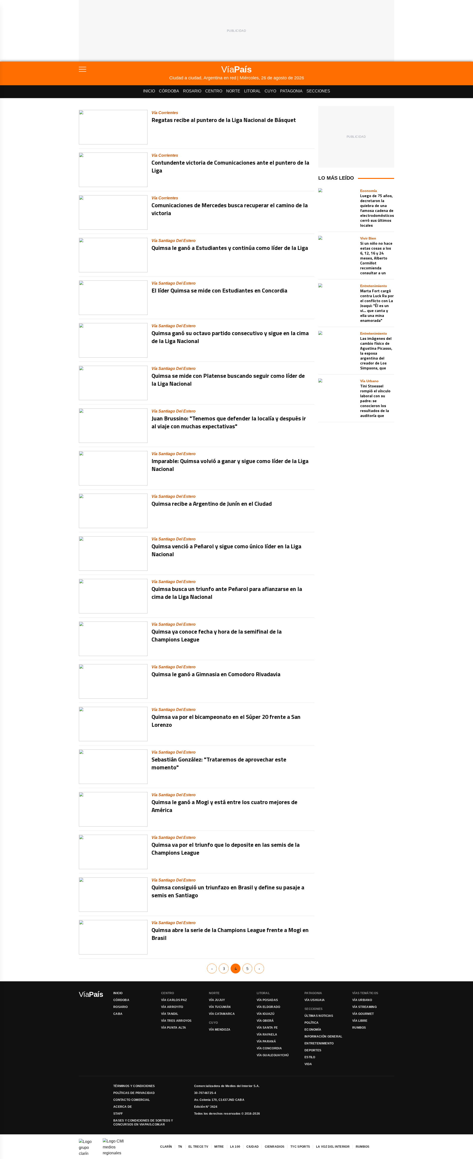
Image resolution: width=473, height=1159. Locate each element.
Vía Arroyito (172, 1007)
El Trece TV (198, 1146)
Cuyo (270, 91)
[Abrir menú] (124, 69)
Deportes (312, 1050)
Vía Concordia (269, 1048)
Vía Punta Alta (173, 1027)
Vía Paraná (266, 1041)
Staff (118, 1113)
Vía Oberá (265, 1020)
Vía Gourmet (363, 1014)
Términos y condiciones (134, 1086)
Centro (213, 91)
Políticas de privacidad (134, 1093)
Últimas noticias (318, 1016)
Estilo (309, 1057)
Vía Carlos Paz (174, 1000)
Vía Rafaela (267, 1034)
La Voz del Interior (333, 1146)
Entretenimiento (319, 1043)
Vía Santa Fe (267, 1027)
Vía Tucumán (220, 1007)
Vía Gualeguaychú (273, 1055)
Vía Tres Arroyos (176, 1020)
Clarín (166, 1146)
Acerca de (122, 1106)
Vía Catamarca (222, 1014)
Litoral (252, 91)
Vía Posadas (267, 1000)
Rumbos (359, 1027)
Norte (233, 91)
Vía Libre (360, 1020)
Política (311, 1022)
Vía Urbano (362, 1000)
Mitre (219, 1146)
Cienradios (274, 1146)
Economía (312, 1029)
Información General (323, 1036)
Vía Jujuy (217, 1000)
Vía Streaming (364, 1007)
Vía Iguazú (265, 1014)
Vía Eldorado (268, 1007)
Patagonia (291, 91)
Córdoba (169, 91)
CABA (117, 1014)
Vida (308, 1064)
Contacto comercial (131, 1100)
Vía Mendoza (219, 1029)
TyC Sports (300, 1146)
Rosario (192, 91)
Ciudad (252, 1146)
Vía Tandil (169, 1014)
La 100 (235, 1146)
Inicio (149, 91)
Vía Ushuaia (314, 1000)
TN (180, 1146)
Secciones (318, 91)
